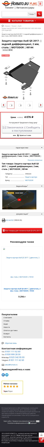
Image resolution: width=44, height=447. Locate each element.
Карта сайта (7, 421)
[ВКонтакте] (3, 374)
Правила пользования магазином (23, 421)
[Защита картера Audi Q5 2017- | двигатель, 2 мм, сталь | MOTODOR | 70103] (22, 267)
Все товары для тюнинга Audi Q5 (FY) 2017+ (23, 230)
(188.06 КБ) (14, 220)
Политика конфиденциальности (17, 423)
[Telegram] (6, 374)
